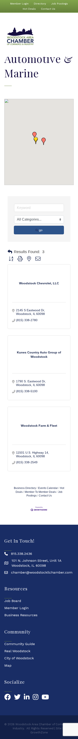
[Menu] (72, 36)
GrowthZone (39, 732)
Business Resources (20, 615)
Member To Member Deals (40, 491)
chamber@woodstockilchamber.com (41, 572)
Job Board (12, 601)
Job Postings (59, 3)
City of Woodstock (19, 658)
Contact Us (48, 8)
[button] (43, 141)
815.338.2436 (21, 554)
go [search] (40, 230)
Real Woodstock (17, 651)
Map (7, 665)
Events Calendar (48, 488)
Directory (40, 3)
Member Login (19, 3)
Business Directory (25, 488)
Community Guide (19, 644)
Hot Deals (29, 8)
